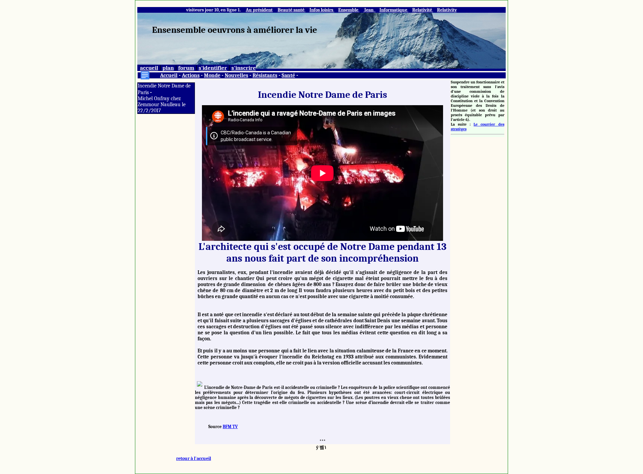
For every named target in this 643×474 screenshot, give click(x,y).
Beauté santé (291, 10)
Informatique (393, 10)
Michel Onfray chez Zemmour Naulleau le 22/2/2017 (162, 104)
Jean (369, 10)
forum (186, 68)
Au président (259, 10)
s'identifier (213, 68)
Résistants (265, 75)
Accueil (168, 75)
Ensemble (348, 10)
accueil (149, 68)
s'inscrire (243, 68)
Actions (191, 75)
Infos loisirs (321, 10)
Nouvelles (236, 75)
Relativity (447, 10)
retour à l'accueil (193, 458)
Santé (288, 75)
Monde (212, 75)
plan (168, 68)
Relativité (422, 10)
